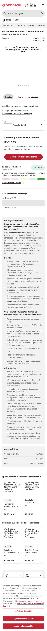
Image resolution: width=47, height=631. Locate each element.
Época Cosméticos (30, 106)
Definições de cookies (23, 611)
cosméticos (11, 301)
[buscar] (41, 13)
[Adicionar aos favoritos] (36, 39)
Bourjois (39, 459)
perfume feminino (16, 233)
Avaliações (33, 97)
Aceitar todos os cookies (23, 626)
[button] (23, 64)
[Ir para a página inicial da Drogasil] (12, 5)
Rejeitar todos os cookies (23, 619)
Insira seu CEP (9, 198)
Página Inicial (7, 25)
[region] (23, 604)
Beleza (19, 25)
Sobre (20, 97)
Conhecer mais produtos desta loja (17, 114)
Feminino (41, 25)
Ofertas (8, 97)
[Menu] (43, 5)
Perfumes (30, 25)
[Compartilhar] (42, 39)
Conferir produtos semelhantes (23, 157)
